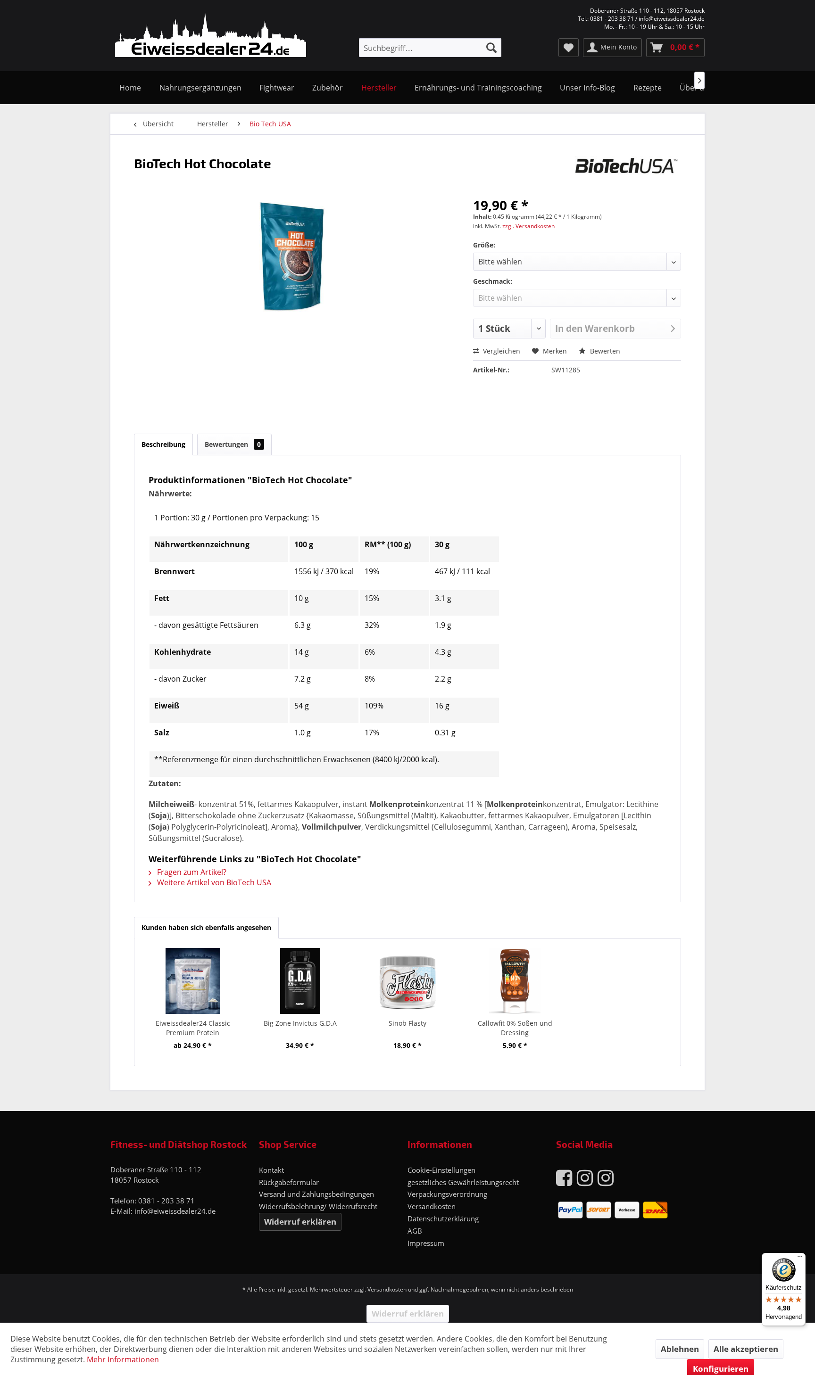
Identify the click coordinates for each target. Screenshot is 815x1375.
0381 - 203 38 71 (166, 1200)
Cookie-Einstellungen (441, 1170)
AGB (415, 1230)
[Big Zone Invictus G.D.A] (300, 981)
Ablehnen (680, 1348)
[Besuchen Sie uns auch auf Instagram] (585, 1177)
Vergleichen (500, 350)
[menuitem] (430, 47)
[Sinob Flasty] (407, 981)
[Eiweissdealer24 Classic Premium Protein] (193, 981)
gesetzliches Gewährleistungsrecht (463, 1182)
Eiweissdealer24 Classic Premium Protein (193, 1028)
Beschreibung (163, 444)
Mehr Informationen (123, 1359)
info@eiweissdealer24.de (175, 1211)
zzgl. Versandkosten (528, 226)
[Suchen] (491, 47)
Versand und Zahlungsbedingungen (316, 1194)
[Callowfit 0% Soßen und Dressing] (515, 981)
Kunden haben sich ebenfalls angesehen (206, 927)
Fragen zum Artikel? (190, 872)
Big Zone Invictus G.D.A (300, 1023)
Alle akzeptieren (746, 1348)
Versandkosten (432, 1206)
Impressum (426, 1243)
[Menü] (800, 1258)
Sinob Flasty (407, 1023)
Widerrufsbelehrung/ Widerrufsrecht (318, 1206)
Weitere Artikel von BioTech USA (213, 882)
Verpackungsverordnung (447, 1194)
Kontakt (271, 1170)
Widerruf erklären (300, 1221)
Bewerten (604, 350)
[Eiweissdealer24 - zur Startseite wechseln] (210, 36)
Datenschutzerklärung (443, 1218)
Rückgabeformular (289, 1182)
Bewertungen (233, 444)
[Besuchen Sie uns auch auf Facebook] (564, 1177)
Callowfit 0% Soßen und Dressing (515, 1028)
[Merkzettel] (568, 47)
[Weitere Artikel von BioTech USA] (626, 172)
